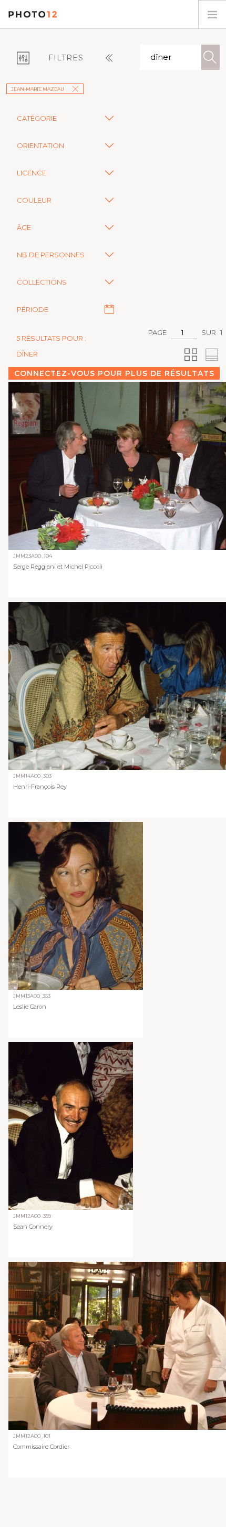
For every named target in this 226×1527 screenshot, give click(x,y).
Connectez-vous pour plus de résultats (114, 373)
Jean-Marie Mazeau (37, 89)
